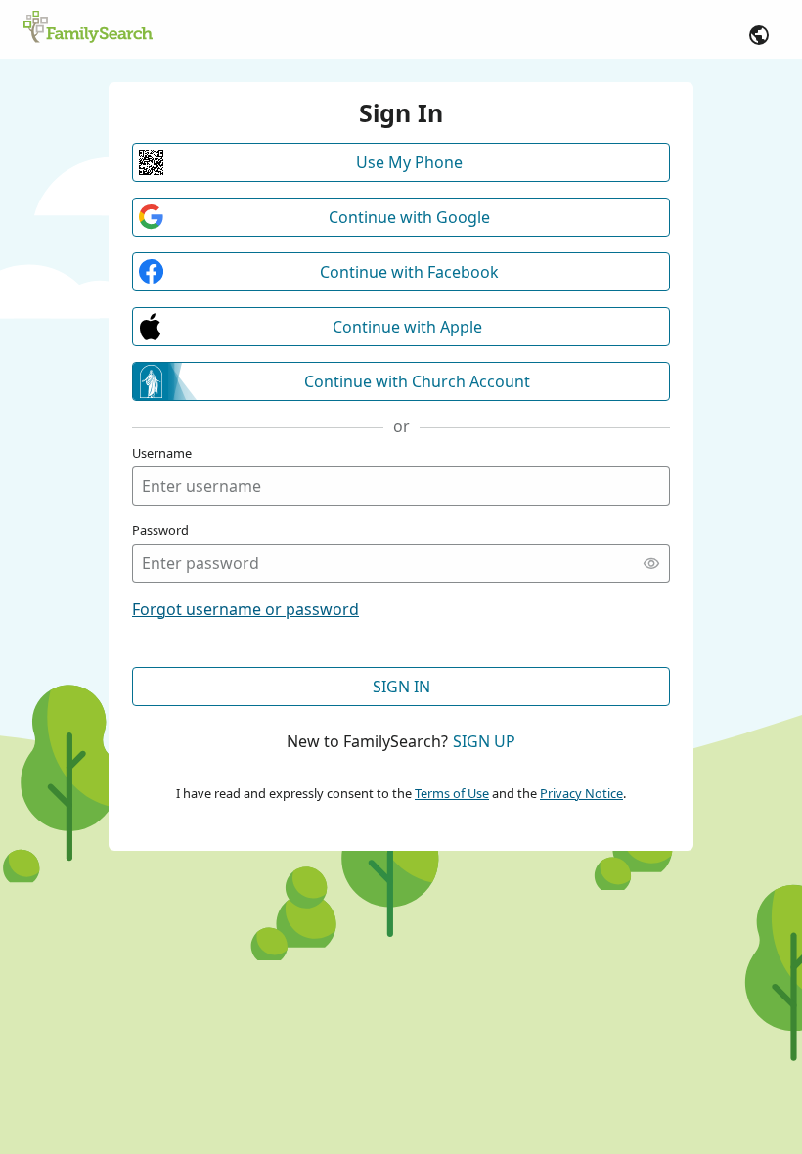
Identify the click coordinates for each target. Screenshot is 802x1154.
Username (162, 453)
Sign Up (484, 741)
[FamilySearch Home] (88, 28)
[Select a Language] (759, 35)
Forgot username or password (245, 609)
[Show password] (651, 563)
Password (160, 530)
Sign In (401, 686)
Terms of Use (452, 793)
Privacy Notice (581, 793)
